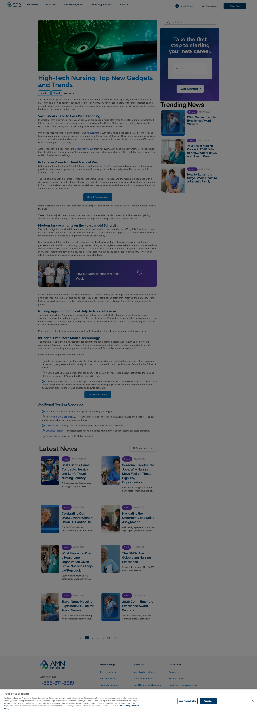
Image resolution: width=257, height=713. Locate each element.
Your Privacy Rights (187, 701)
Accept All (208, 701)
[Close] (253, 701)
